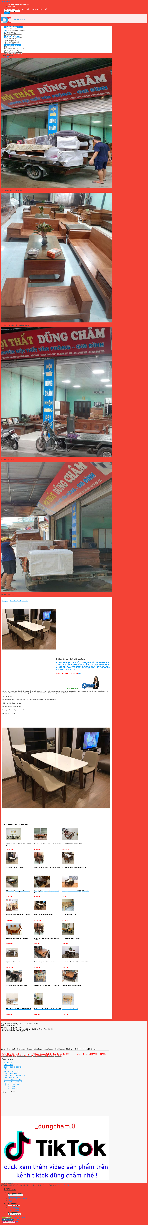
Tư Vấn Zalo (6, 1217)
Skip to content (6, 1)
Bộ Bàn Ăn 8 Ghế (11, 42)
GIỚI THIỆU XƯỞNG (10, 1190)
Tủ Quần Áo (10, 47)
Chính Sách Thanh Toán (11, 1078)
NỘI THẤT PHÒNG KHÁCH (12, 34)
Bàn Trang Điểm (11, 52)
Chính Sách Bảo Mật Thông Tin (13, 1082)
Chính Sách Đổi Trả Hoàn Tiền (13, 1080)
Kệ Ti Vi (6, 40)
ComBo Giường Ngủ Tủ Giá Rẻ (15, 48)
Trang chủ (5, 601)
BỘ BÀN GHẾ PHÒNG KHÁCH (13, 1067)
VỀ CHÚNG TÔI (8, 1065)
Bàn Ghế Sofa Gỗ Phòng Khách (16, 30)
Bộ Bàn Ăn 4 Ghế (11, 38)
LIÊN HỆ (6, 57)
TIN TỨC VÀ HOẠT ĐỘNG (11, 1071)
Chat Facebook (7, 1219)
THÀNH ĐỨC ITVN (63, 1185)
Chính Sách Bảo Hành (10, 1073)
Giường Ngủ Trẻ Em (12, 50)
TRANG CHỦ (8, 1063)
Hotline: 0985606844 (9, 1222)
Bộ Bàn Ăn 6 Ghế (11, 40)
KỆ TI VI (6, 1069)
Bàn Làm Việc (11, 32)
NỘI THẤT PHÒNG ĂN (12, 37)
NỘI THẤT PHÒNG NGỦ (13, 45)
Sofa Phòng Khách (12, 29)
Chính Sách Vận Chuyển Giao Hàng (14, 1075)
